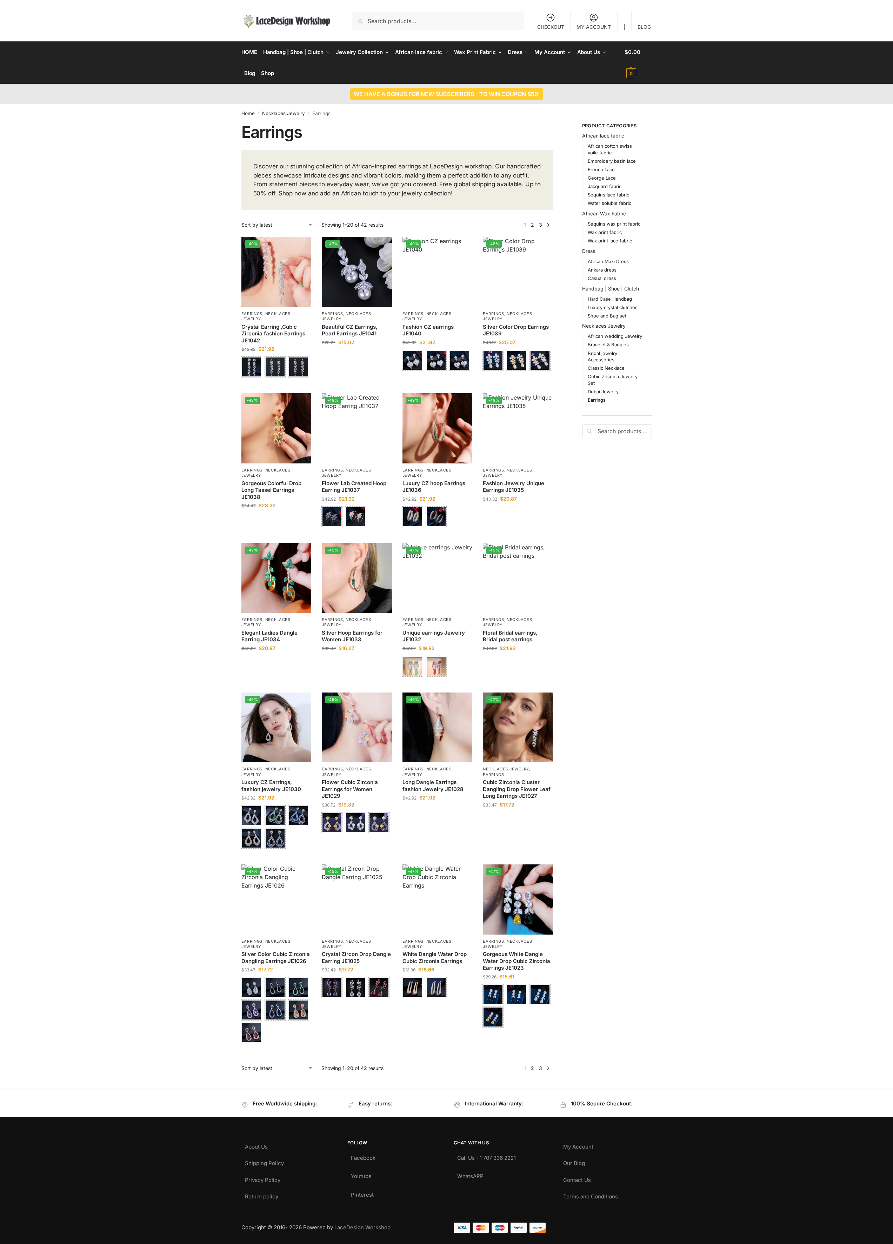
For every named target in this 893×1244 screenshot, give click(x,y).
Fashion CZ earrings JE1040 (428, 330)
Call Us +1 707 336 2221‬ (486, 1156)
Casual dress (602, 278)
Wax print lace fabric (610, 240)
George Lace (602, 178)
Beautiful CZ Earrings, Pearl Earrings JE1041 (350, 330)
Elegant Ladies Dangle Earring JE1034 (269, 636)
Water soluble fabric (609, 203)
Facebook (363, 1156)
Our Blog (574, 1161)
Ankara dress (602, 270)
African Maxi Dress (608, 261)
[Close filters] (555, 127)
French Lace (601, 169)
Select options (276, 386)
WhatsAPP (470, 1174)
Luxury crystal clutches (613, 307)
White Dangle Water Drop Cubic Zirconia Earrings (434, 957)
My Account (578, 1144)
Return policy (261, 1194)
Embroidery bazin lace (612, 161)
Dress (588, 251)
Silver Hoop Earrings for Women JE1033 (352, 636)
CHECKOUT (550, 27)
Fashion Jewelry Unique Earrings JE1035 (513, 487)
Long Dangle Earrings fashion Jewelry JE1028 (433, 785)
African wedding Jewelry (615, 336)
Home (248, 113)
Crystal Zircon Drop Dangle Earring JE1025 (356, 957)
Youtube (361, 1174)
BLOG (644, 27)
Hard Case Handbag (610, 299)
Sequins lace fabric (608, 195)
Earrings (252, 313)
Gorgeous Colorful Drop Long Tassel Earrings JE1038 (271, 490)
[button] (638, 63)
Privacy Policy (262, 1178)
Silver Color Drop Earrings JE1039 (516, 330)
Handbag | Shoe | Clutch (610, 289)
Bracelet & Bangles (608, 344)
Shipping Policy (264, 1161)
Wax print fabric (605, 232)
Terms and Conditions (590, 1194)
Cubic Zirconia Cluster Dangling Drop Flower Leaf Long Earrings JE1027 (517, 789)
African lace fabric (603, 136)
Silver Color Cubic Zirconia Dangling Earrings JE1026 (275, 957)
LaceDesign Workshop (362, 1227)
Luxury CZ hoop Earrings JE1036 (433, 487)
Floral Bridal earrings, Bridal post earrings (510, 636)
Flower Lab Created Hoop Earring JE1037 (354, 487)
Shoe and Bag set (607, 316)
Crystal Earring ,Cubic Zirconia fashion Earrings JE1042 (273, 333)
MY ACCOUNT (594, 27)
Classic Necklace (606, 368)
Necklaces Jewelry (283, 113)
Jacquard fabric (604, 186)
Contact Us (577, 1178)
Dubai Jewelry (603, 391)
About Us (256, 1144)
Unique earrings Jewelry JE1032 (433, 636)
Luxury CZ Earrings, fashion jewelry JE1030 (271, 785)
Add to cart (356, 357)
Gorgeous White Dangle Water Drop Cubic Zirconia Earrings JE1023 (516, 961)
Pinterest (362, 1193)
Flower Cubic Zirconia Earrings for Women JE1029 (350, 789)
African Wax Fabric (604, 213)
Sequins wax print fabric (614, 224)
